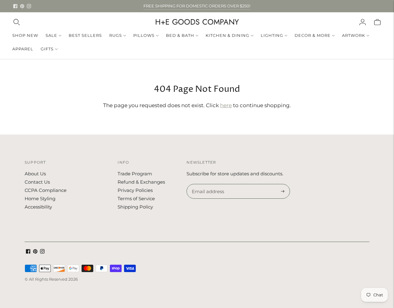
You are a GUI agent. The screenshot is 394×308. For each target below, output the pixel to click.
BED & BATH (180, 35)
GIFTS (47, 48)
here (226, 105)
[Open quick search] (16, 22)
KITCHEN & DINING (227, 35)
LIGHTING (272, 35)
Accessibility (38, 207)
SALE (51, 35)
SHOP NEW (25, 35)
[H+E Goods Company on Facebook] (15, 6)
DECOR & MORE (313, 35)
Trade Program (135, 174)
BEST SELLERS (85, 35)
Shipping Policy (135, 207)
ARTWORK (353, 35)
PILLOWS (144, 35)
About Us (35, 174)
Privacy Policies (135, 190)
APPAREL (22, 48)
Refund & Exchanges (141, 182)
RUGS (115, 35)
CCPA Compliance (45, 190)
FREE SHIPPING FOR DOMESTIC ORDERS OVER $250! (196, 5)
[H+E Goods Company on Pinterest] (22, 6)
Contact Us (37, 182)
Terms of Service (136, 198)
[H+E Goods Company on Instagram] (29, 6)
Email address (207, 184)
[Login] (362, 22)
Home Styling (40, 198)
